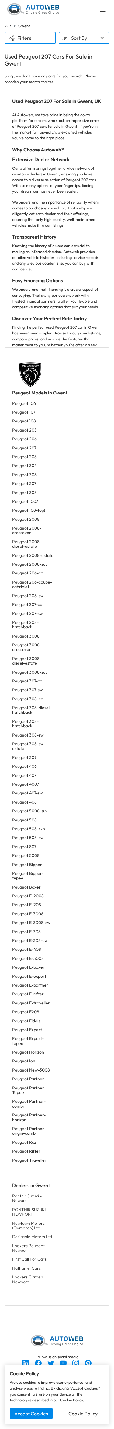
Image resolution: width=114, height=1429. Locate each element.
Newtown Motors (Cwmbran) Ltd (28, 1226)
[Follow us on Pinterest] (88, 1362)
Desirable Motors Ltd (32, 1236)
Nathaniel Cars (26, 1268)
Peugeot (24, 403)
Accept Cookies (31, 1413)
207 (8, 25)
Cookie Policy (83, 1413)
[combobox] (84, 38)
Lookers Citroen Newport (27, 1279)
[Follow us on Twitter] (51, 1362)
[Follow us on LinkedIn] (26, 1362)
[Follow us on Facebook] (39, 1362)
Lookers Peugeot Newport (28, 1248)
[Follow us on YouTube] (63, 1362)
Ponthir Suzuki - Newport (27, 1198)
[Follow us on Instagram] (76, 1362)
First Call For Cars (29, 1259)
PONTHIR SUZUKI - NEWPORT (30, 1212)
